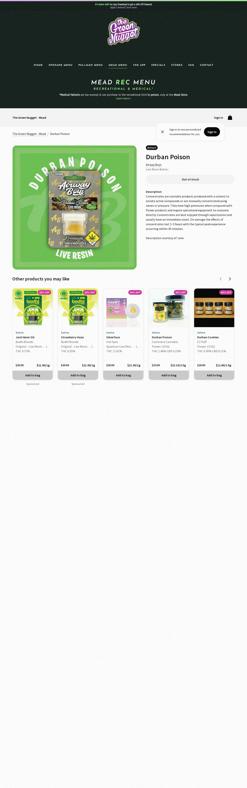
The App (139, 65)
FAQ (191, 65)
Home (38, 65)
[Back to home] (123, 31)
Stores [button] (177, 65)
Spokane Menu (61, 65)
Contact (206, 65)
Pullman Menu (90, 65)
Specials (158, 65)
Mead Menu (118, 65)
